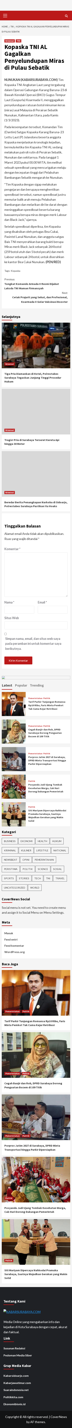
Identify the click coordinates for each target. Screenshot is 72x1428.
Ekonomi (27, 841)
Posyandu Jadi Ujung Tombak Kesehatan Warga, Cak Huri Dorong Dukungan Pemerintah (45, 788)
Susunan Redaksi (14, 1348)
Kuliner (26, 850)
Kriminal (9, 40)
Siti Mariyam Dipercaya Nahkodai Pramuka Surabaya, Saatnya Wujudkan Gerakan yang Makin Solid (47, 815)
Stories (24, 878)
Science (43, 869)
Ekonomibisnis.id (14, 1404)
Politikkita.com (13, 1397)
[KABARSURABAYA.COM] (22, 1311)
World (34, 887)
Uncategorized (14, 887)
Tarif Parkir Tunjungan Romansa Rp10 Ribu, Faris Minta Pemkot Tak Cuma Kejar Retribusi (46, 705)
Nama (9, 602)
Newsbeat (10, 859)
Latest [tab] (7, 685)
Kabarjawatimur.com (17, 1382)
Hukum (56, 841)
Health (42, 841)
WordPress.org (14, 952)
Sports (9, 878)
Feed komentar (14, 945)
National (59, 850)
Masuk (8, 933)
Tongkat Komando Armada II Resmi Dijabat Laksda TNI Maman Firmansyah (31, 284)
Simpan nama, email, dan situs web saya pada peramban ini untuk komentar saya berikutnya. (33, 644)
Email (42, 602)
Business (10, 841)
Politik (46, 698)
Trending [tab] (37, 685)
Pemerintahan (35, 698)
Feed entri (10, 939)
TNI (18, 40)
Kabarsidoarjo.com (16, 1375)
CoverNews (59, 1417)
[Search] (66, 16)
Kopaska (15, 270)
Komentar (12, 549)
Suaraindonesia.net (16, 1389)
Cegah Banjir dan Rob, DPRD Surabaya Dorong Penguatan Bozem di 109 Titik (45, 733)
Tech (37, 878)
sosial (57, 869)
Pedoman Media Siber (17, 1355)
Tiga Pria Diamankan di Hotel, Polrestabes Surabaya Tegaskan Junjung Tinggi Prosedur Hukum (32, 377)
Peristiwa (10, 869)
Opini (26, 859)
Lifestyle (42, 850)
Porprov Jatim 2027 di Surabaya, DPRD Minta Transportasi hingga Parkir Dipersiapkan (47, 761)
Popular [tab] (21, 685)
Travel (60, 878)
